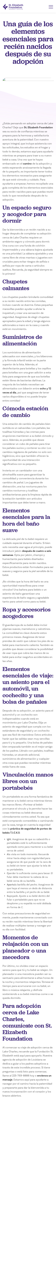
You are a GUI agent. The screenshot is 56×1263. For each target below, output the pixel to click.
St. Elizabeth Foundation (38, 127)
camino (27, 163)
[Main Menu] (51, 6)
